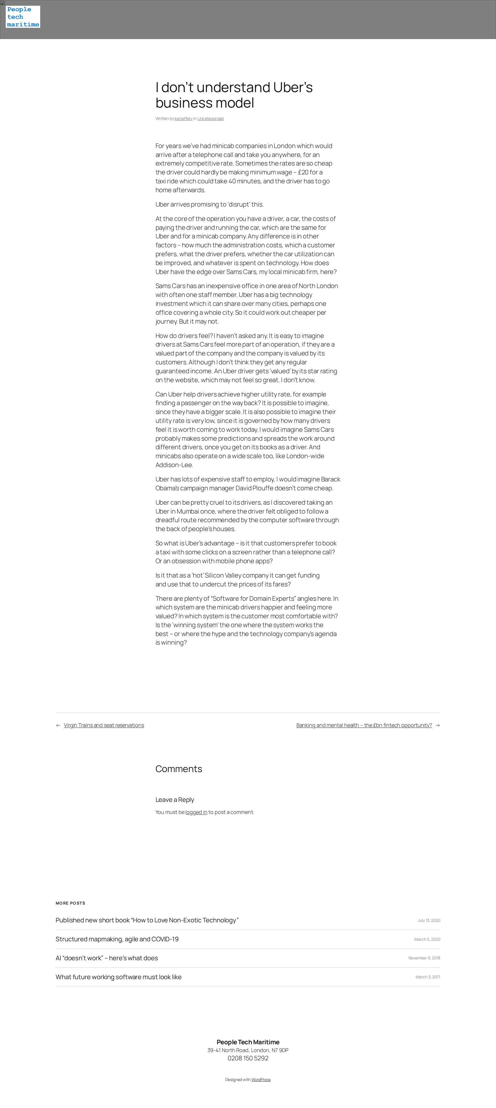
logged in (196, 811)
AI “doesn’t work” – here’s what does (107, 958)
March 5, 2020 (427, 939)
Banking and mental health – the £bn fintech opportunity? (364, 725)
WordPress (261, 1079)
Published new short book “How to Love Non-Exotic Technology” (147, 920)
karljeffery (184, 118)
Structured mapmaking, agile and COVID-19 (117, 939)
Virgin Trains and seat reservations (104, 725)
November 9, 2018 (424, 958)
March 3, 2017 (428, 976)
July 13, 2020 (429, 920)
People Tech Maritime (248, 1042)
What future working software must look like (119, 977)
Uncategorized (210, 118)
